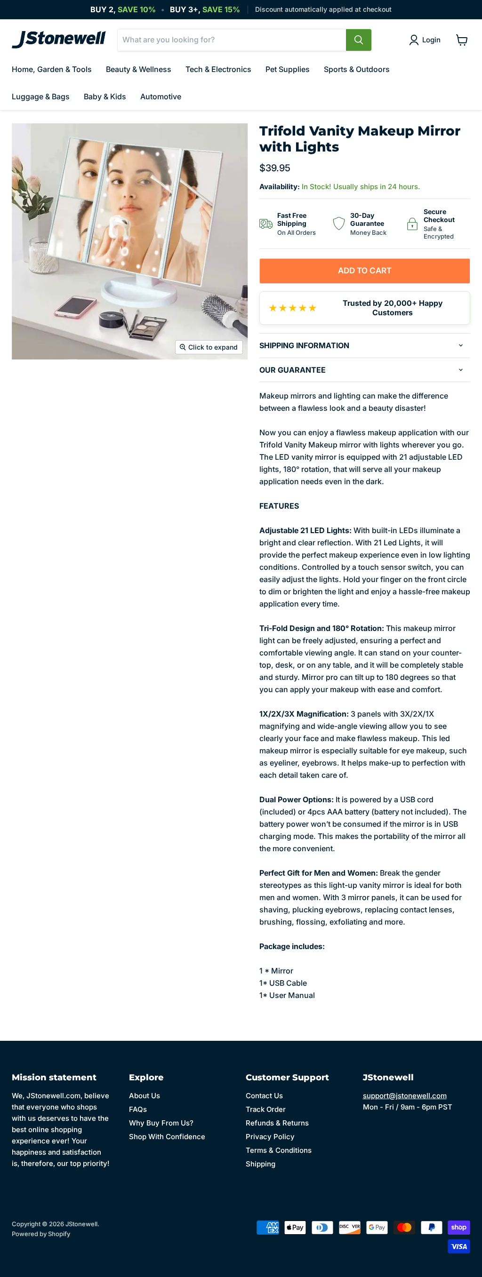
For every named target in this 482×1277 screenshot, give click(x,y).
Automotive (160, 96)
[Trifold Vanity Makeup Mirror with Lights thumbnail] (26, 383)
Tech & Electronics (218, 69)
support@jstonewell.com (405, 1095)
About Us (144, 1095)
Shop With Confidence (167, 1136)
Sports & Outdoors (357, 69)
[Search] (358, 40)
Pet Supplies (287, 69)
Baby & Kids (105, 96)
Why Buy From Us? (161, 1122)
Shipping (260, 1163)
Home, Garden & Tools (52, 69)
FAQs (138, 1109)
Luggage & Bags (41, 96)
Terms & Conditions (279, 1150)
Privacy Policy (270, 1136)
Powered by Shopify (41, 1233)
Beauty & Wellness (138, 69)
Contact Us (264, 1095)
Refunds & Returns (277, 1122)
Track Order (266, 1109)
